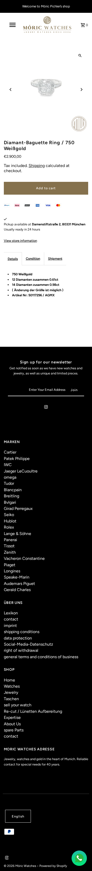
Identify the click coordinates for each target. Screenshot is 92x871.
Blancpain (13, 489)
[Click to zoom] (80, 55)
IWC (8, 464)
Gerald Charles (17, 589)
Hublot (10, 521)
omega (10, 477)
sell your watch (17, 704)
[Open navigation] (12, 24)
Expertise (12, 717)
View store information (20, 241)
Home (9, 680)
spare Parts (14, 730)
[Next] (81, 89)
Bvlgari (10, 502)
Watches (12, 686)
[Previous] (11, 89)
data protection (18, 638)
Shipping (37, 165)
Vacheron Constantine (24, 558)
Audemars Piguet (19, 583)
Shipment (55, 258)
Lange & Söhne (17, 533)
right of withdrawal (21, 650)
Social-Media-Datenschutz (28, 644)
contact (11, 619)
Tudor (9, 483)
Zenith (10, 552)
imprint (10, 625)
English (18, 816)
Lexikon (11, 613)
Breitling (11, 496)
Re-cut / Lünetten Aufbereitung (33, 711)
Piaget (9, 564)
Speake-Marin (16, 577)
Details (13, 259)
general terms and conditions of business (41, 656)
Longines (12, 571)
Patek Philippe (17, 458)
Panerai (10, 539)
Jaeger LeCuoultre (21, 471)
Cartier (10, 452)
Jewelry (11, 692)
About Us (12, 723)
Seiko (9, 514)
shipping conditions (21, 631)
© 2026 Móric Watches (20, 866)
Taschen (11, 698)
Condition (33, 258)
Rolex (9, 527)
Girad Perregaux (18, 508)
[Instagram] (46, 408)
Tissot (9, 545)
